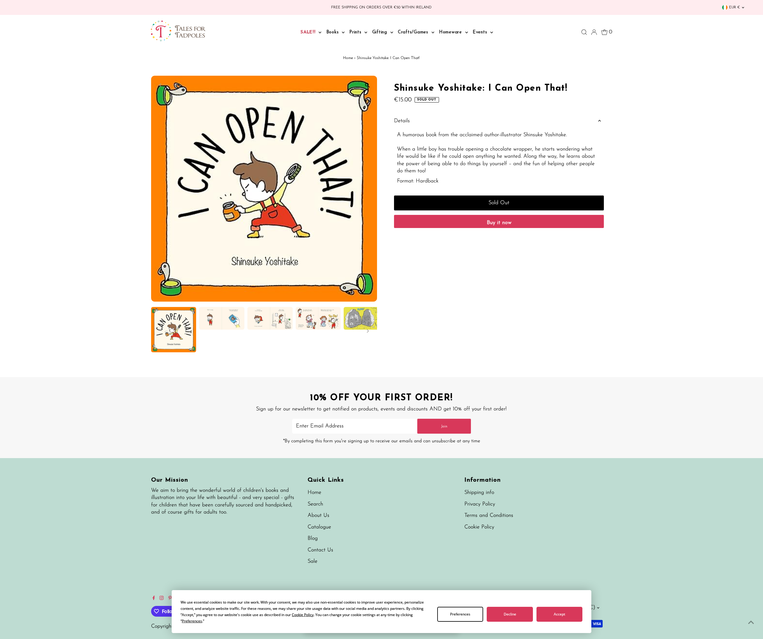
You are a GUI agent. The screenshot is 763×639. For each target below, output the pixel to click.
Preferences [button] (192, 621)
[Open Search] (584, 32)
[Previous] (161, 85)
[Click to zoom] (367, 85)
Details (402, 121)
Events (481, 32)
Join (444, 426)
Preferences (460, 614)
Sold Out (498, 203)
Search (315, 504)
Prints (356, 32)
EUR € (734, 7)
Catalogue (319, 527)
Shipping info (479, 492)
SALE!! (308, 32)
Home (348, 58)
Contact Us (320, 550)
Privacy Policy (479, 504)
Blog (313, 538)
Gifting (380, 32)
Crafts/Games (414, 32)
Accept (559, 614)
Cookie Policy (479, 527)
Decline (510, 614)
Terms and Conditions (488, 515)
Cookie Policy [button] (303, 614)
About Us (318, 515)
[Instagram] (161, 599)
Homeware (451, 32)
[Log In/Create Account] (594, 32)
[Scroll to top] (751, 623)
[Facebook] (153, 599)
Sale (312, 561)
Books (333, 32)
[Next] (175, 85)
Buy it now (499, 223)
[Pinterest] (170, 599)
